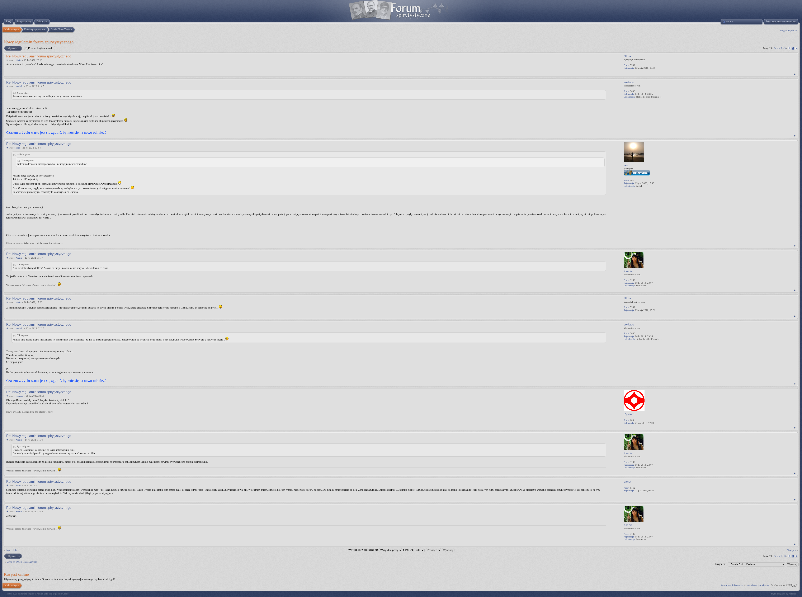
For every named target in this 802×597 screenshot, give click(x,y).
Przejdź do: (720, 564)
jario (18, 147)
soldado (19, 86)
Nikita (19, 60)
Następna (791, 550)
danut (18, 485)
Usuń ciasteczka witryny (757, 585)
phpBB (31, 593)
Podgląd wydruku (788, 30)
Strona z (780, 48)
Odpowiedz (13, 48)
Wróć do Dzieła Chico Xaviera (22, 561)
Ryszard (19, 396)
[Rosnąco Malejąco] (440, 549)
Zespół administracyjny (732, 585)
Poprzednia (11, 550)
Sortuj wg (408, 549)
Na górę (794, 74)
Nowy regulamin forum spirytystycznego (39, 41)
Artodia (792, 593)
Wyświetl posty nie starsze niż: (363, 549)
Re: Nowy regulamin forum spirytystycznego (38, 56)
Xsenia (19, 258)
